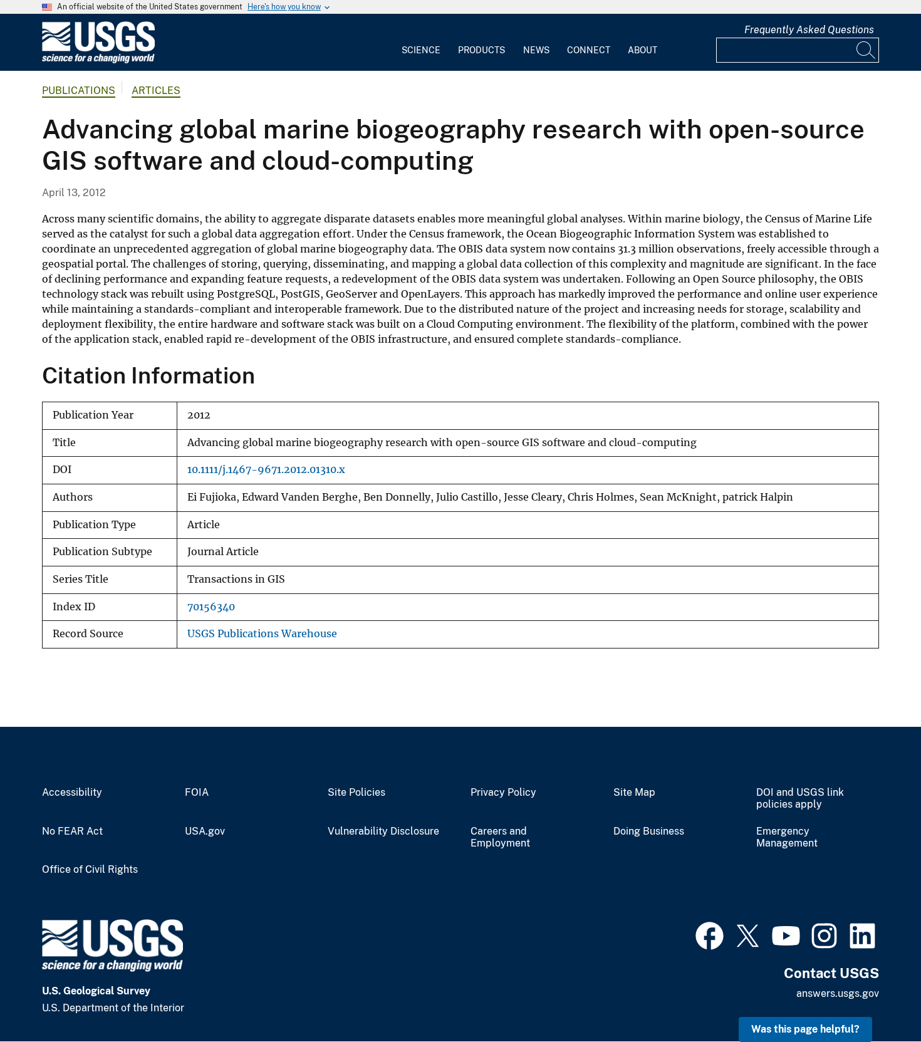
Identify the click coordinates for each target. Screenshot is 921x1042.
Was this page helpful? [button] (805, 1029)
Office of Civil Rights (90, 869)
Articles (156, 90)
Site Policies (356, 792)
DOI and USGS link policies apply (800, 798)
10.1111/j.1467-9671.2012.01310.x (266, 470)
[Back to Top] (875, 996)
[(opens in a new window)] (709, 934)
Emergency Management (787, 837)
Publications (78, 90)
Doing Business (648, 831)
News (536, 50)
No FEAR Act (72, 831)
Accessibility (72, 792)
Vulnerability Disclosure (383, 831)
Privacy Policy (503, 792)
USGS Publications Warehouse (262, 634)
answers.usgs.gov (837, 993)
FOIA (197, 792)
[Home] (98, 60)
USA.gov (205, 831)
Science (421, 50)
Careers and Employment (500, 837)
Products (481, 50)
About (642, 50)
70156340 (211, 607)
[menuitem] (421, 42)
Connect (588, 50)
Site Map (634, 792)
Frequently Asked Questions (809, 30)
